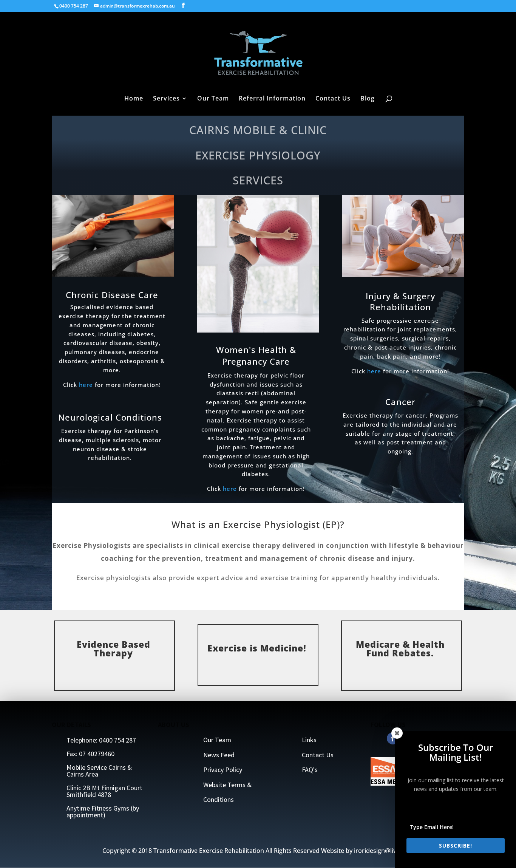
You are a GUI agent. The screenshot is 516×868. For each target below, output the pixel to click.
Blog (367, 99)
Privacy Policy (222, 769)
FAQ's (310, 769)
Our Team (213, 99)
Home (133, 99)
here (86, 384)
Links (309, 739)
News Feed (219, 754)
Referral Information (272, 99)
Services (166, 99)
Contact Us (333, 99)
